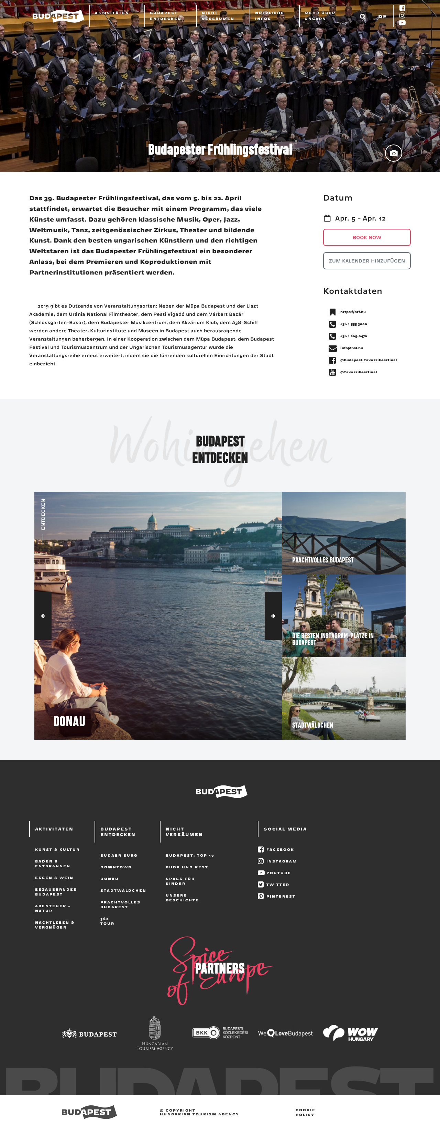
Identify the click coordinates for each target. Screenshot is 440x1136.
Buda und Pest (187, 867)
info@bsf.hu (351, 348)
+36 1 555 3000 (353, 323)
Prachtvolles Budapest (120, 904)
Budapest (89, 1112)
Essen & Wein (54, 877)
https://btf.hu (353, 311)
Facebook (280, 849)
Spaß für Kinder (180, 881)
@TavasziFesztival (358, 372)
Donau (109, 878)
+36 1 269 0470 (353, 336)
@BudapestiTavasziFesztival (368, 360)
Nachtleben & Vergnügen (55, 925)
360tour (107, 921)
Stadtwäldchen (123, 890)
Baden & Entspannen (52, 863)
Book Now (367, 237)
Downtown (116, 867)
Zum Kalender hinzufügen (367, 260)
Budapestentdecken (166, 15)
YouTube (278, 873)
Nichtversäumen (218, 15)
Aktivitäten (112, 12)
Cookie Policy (306, 1112)
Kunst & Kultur (57, 849)
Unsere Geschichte (182, 897)
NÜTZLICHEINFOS (269, 15)
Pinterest (281, 896)
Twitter (277, 884)
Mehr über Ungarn (320, 15)
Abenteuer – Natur (53, 908)
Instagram (281, 861)
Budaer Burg (119, 855)
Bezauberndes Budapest (56, 892)
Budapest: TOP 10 (190, 855)
